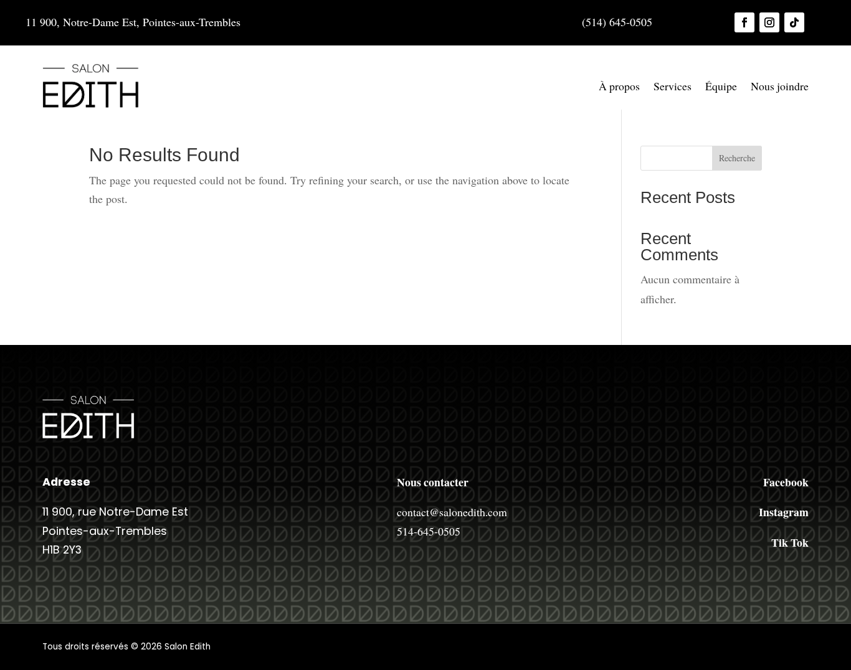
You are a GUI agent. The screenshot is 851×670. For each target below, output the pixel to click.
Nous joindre (780, 85)
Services (673, 85)
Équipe (721, 85)
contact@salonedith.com (452, 511)
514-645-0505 (428, 531)
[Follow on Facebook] (744, 22)
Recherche (737, 158)
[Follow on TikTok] (794, 22)
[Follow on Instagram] (769, 22)
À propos (619, 85)
